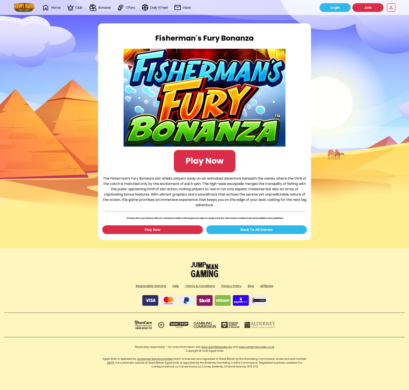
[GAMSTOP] (179, 325)
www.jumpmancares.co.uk (256, 347)
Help (176, 286)
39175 (110, 362)
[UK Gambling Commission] (205, 325)
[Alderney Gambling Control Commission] (260, 325)
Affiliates (266, 286)
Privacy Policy (231, 286)
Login (335, 7)
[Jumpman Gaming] (204, 276)
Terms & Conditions (200, 286)
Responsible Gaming (151, 286)
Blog (251, 286)
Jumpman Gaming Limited (155, 359)
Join (368, 7)
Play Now (153, 229)
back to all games (257, 229)
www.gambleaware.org (216, 347)
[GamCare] (143, 325)
